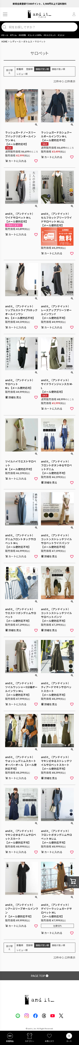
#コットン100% (35, 35)
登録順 (29, 69)
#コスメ (61, 35)
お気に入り (49, 1041)
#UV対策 (22, 35)
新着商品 (10, 1041)
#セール (4, 35)
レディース (15, 41)
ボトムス (27, 41)
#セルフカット (50, 35)
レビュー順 (22, 73)
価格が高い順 (58, 69)
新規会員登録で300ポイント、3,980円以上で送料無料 (40, 3)
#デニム (13, 35)
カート (69, 1041)
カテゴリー (29, 1041)
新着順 (20, 69)
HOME (4, 41)
